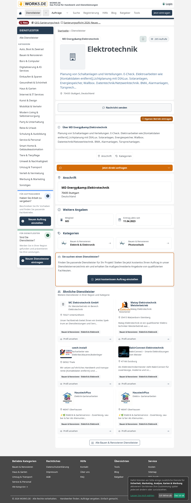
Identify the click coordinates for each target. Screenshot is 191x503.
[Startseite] (34, 4)
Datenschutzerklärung (57, 466)
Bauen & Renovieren (22, 466)
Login (169, 4)
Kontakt (84, 466)
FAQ (82, 476)
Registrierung (91, 12)
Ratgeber (125, 12)
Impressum (52, 472)
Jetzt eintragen (162, 12)
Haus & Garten (19, 472)
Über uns (85, 472)
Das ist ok (179, 495)
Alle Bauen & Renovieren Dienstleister (116, 442)
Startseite (63, 30)
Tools (137, 12)
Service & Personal (21, 481)
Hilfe (105, 12)
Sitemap (152, 472)
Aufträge (57, 12)
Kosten (151, 466)
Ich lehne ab (165, 495)
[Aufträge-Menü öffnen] (67, 13)
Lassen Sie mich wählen (142, 495)
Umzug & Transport (22, 476)
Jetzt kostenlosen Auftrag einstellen (116, 279)
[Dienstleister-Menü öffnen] (46, 13)
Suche (76, 12)
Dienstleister (33, 12)
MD (67, 221)
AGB (48, 476)
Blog (113, 12)
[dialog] (158, 488)
